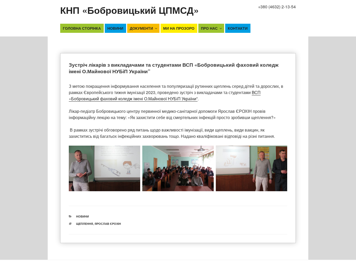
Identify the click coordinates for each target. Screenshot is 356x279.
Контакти (238, 28)
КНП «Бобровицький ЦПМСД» (129, 10)
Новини (115, 28)
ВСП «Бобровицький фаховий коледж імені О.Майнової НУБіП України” (165, 95)
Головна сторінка (82, 28)
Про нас (209, 28)
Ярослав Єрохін (108, 224)
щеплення (84, 224)
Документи (141, 28)
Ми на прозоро (178, 28)
